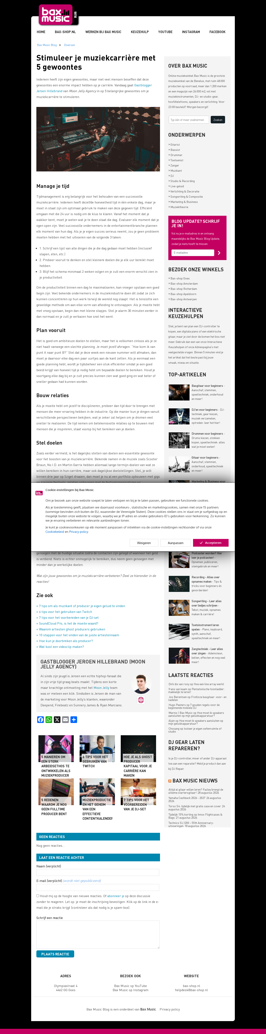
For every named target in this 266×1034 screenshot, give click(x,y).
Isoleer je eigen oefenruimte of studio (195, 730)
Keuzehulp (140, 32)
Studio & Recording (182, 181)
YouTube (165, 32)
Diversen (69, 45)
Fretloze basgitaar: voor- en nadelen (197, 698)
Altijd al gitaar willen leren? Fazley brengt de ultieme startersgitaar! (195, 790)
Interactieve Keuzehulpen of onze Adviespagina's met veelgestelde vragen (195, 347)
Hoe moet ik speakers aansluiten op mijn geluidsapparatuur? (196, 714)
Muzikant (175, 170)
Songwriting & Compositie (186, 196)
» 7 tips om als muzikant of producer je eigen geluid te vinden (80, 606)
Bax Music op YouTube (130, 985)
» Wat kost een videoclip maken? (60, 646)
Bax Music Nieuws (195, 780)
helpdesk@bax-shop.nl (191, 990)
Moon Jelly (101, 687)
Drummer (175, 155)
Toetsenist (176, 160)
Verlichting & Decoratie (184, 191)
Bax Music (200, 75)
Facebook (217, 32)
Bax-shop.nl (65, 32)
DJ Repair (177, 768)
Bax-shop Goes (179, 278)
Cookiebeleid (55, 531)
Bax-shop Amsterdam (183, 283)
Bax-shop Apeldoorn (182, 294)
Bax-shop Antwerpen (183, 299)
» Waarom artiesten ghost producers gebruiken (70, 629)
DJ (171, 175)
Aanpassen (175, 543)
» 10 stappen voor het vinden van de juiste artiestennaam (77, 635)
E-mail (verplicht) (68, 880)
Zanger (174, 165)
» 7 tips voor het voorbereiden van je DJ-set (67, 617)
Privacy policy (78, 531)
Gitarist (174, 144)
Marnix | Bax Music (181, 712)
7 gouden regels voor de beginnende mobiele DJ (194, 706)
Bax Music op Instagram (130, 990)
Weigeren (144, 543)
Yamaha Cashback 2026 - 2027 (187, 798)
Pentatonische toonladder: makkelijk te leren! (196, 690)
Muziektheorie (178, 207)
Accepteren (213, 542)
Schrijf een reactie (49, 917)
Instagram (191, 32)
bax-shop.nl (191, 985)
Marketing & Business (183, 201)
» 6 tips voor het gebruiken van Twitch (64, 611)
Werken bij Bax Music (103, 32)
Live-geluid (176, 186)
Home (41, 32)
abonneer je (115, 896)
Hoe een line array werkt (209, 684)
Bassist (174, 149)
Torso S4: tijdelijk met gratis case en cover (195, 806)
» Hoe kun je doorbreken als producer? (64, 641)
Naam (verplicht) (48, 866)
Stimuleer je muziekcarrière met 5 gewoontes (96, 62)
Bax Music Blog (47, 45)
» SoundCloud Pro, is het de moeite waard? (67, 623)
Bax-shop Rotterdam (183, 288)
